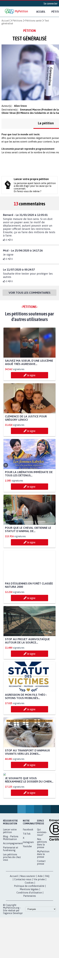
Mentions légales (29, 917)
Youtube (27, 874)
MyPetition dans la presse (43, 882)
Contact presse (41, 890)
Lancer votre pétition (10, 858)
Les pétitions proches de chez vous (12, 885)
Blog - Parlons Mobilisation (10, 865)
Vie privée (39, 907)
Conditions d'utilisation (29, 920)
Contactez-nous (22, 907)
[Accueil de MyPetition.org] (16, 11)
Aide (40, 904)
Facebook (28, 857)
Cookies (29, 910)
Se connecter (50, 3)
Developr (18, 941)
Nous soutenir (27, 904)
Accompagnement (13, 871)
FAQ (47, 904)
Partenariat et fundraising (10, 876)
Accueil (40, 11)
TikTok (27, 861)
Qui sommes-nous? (42, 860)
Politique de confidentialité (29, 914)
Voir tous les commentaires (29, 292)
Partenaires (29, 923)
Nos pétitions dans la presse (42, 871)
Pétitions (17, 20)
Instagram (28, 870)
